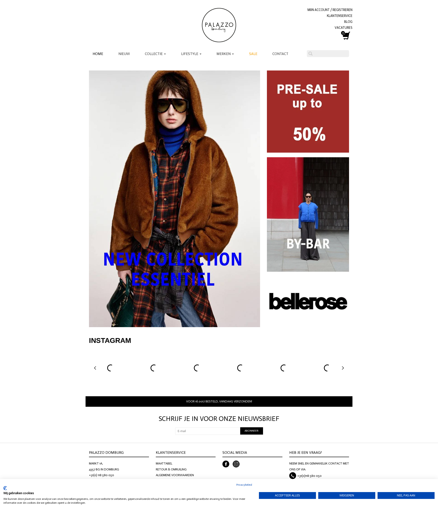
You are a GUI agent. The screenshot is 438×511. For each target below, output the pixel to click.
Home (98, 54)
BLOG (348, 21)
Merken (224, 54)
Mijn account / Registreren (330, 10)
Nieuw (124, 54)
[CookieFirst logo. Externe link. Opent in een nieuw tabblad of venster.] (5, 488)
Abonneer (251, 430)
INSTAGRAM (110, 340)
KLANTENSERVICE (339, 16)
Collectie (154, 54)
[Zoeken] (310, 54)
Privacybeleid (244, 484)
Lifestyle (190, 54)
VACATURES (343, 27)
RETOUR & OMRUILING (171, 469)
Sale (253, 54)
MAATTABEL (164, 463)
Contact (280, 54)
